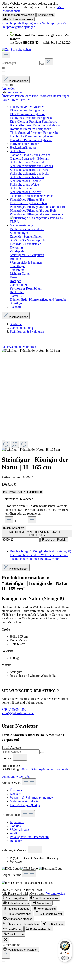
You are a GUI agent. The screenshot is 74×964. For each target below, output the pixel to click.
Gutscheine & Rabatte (24, 801)
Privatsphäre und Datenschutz (29, 837)
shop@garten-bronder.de (18, 713)
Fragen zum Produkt (54, 539)
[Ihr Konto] (3, 75)
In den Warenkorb (13, 527)
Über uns (16, 790)
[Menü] (6, 55)
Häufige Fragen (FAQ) (25, 805)
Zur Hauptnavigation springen (35, 25)
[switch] (15, 898)
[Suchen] (42, 64)
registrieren (15, 92)
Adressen (46, 96)
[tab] (40, 555)
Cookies (15, 826)
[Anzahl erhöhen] (32, 519)
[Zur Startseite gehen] (16, 49)
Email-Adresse (11, 747)
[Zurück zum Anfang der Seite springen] (6, 955)
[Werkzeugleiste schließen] (5, 940)
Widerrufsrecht (19, 829)
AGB (13, 833)
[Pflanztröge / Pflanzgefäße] (41, 221)
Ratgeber (16, 840)
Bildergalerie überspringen (19, 346)
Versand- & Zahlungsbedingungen (32, 797)
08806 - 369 (28, 769)
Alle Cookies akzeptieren (18, 19)
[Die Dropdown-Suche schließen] (49, 61)
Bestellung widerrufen (16, 99)
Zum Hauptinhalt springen (19, 23)
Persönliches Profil (27, 96)
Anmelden (8, 88)
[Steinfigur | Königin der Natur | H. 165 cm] (31, 350)
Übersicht (8, 96)
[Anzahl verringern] (9, 519)
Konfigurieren (46, 14)
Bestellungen (61, 96)
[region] (37, 400)
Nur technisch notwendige (18, 14)
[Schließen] (3, 440)
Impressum (17, 822)
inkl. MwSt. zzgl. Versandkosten (22, 491)
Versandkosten (55, 893)
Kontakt (15, 794)
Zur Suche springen (50, 23)
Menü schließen (18, 80)
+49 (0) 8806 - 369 (14, 709)
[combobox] (21, 63)
